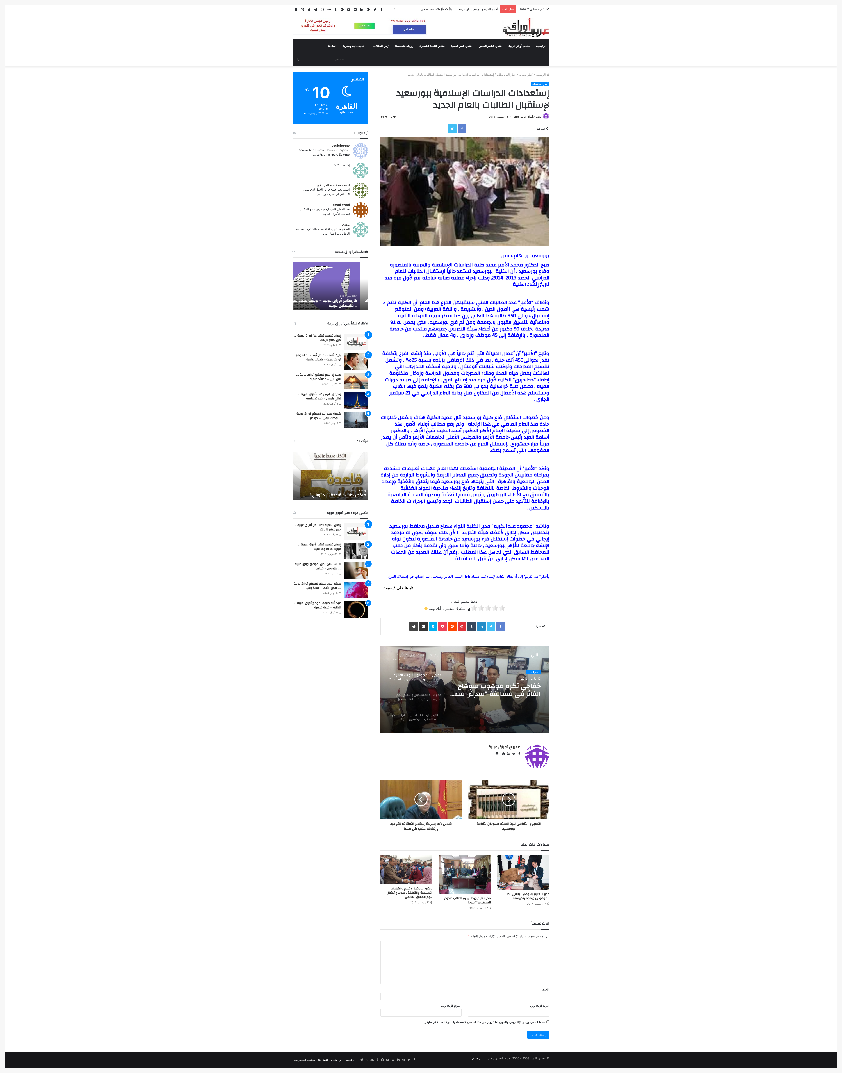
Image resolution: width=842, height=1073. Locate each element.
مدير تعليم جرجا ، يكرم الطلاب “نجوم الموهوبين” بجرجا (467, 900)
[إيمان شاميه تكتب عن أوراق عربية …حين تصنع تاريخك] (356, 342)
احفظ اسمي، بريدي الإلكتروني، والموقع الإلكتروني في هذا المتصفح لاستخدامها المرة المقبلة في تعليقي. (484, 1022)
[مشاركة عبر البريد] (423, 626)
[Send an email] (515, 116)
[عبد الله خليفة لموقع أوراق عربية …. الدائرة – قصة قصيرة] (356, 609)
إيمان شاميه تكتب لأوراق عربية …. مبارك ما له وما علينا (319, 547)
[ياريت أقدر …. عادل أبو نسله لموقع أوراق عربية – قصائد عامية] (356, 361)
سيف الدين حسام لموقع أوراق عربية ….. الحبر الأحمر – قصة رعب (317, 586)
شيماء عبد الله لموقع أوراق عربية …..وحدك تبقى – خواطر (318, 416)
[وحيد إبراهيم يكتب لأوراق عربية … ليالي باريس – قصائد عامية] (356, 400)
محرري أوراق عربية (530, 116)
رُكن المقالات (380, 46)
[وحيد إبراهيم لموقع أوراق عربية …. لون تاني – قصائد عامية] (356, 381)
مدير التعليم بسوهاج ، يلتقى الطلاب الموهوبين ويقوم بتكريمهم (526, 896)
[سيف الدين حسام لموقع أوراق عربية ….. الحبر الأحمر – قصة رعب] (356, 590)
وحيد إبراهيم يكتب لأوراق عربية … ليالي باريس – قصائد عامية (319, 396)
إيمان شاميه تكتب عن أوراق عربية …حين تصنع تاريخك (317, 338)
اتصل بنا (323, 1059)
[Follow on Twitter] (518, 116)
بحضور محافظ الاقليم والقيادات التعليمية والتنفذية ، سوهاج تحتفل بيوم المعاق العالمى (409, 893)
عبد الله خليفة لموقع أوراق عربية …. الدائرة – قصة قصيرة (317, 605)
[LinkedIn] (481, 626)
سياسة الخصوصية (304, 1059)
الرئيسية (541, 46)
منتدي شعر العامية (461, 46)
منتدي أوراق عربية (519, 46)
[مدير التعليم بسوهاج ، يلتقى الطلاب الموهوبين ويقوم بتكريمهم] (523, 872)
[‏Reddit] (452, 626)
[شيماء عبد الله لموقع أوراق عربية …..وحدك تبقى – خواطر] (356, 420)
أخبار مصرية (526, 74)
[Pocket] (442, 626)
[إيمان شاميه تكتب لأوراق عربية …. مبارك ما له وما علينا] (356, 551)
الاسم (545, 989)
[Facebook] (462, 128)
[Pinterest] (462, 626)
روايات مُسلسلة (404, 46)
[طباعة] (413, 626)
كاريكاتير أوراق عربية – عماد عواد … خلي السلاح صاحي (331, 303)
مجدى (346, 224)
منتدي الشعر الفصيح (490, 46)
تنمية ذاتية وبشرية (353, 46)
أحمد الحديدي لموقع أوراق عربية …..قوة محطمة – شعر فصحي (460, 9)
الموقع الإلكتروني (451, 1005)
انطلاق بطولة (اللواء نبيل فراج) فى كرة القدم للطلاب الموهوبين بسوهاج (497, 690)
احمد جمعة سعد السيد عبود (333, 185)
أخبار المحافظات (506, 74)
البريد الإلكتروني (539, 1005)
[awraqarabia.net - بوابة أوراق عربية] (525, 27)
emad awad (341, 205)
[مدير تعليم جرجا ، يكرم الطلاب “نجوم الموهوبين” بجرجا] (465, 874)
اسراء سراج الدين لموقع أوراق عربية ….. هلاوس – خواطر (318, 566)
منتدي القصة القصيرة (432, 46)
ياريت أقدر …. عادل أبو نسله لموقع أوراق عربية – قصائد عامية (318, 357)
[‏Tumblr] (471, 626)
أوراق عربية (475, 1058)
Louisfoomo (341, 145)
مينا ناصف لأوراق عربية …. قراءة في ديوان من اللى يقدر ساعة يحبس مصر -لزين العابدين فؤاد (334, 490)
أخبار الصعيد (533, 672)
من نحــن (336, 1059)
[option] (464, 689)
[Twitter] (452, 128)
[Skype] (433, 626)
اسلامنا (332, 46)
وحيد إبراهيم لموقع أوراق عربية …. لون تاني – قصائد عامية (318, 377)
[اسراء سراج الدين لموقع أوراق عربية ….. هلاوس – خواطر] (356, 570)
